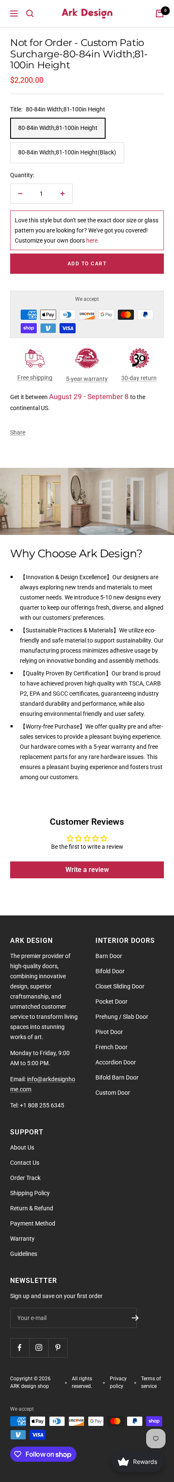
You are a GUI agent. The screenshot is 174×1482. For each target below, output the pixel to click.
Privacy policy (118, 1382)
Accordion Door (115, 1062)
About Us (22, 1147)
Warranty (22, 1238)
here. (92, 240)
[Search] (30, 13)
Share (17, 432)
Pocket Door (111, 1001)
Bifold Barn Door (117, 1077)
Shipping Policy (30, 1193)
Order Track (25, 1177)
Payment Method (32, 1223)
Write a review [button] (87, 870)
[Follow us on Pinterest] (57, 1347)
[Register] (135, 1318)
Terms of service (151, 1382)
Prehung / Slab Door (121, 1016)
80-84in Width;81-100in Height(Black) (67, 152)
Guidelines (23, 1253)
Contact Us (24, 1162)
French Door (111, 1047)
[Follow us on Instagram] (38, 1347)
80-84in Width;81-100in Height (58, 127)
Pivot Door (109, 1031)
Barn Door (108, 956)
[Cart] (159, 13)
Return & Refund (31, 1208)
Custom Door (112, 1092)
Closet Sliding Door (119, 986)
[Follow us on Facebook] (19, 1347)
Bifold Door (110, 971)
